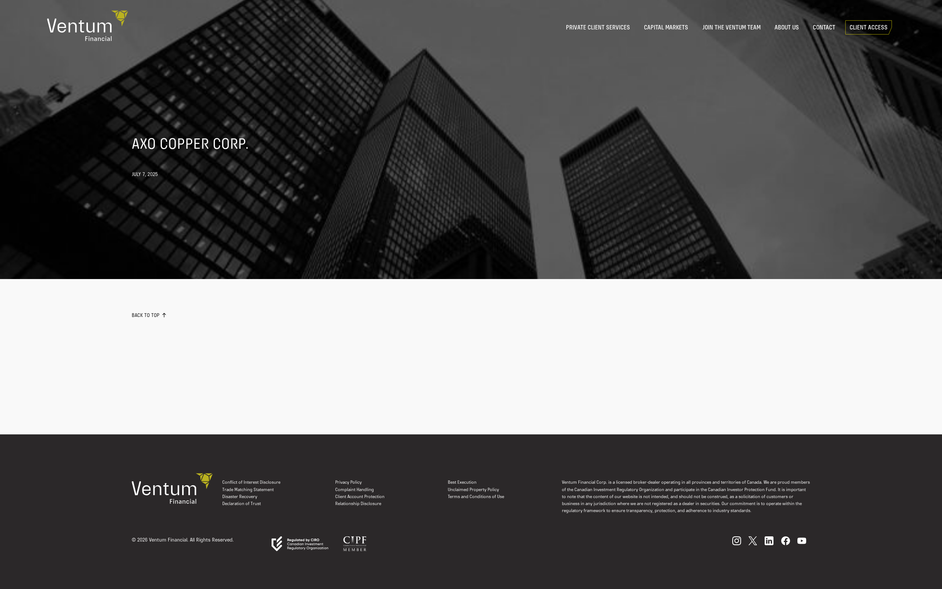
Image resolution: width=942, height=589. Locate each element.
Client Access (869, 28)
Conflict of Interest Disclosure (251, 482)
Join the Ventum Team (731, 28)
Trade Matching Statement (248, 490)
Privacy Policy (348, 482)
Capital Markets (666, 28)
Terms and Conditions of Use (476, 497)
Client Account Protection (360, 497)
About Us (787, 28)
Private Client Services (598, 28)
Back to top (145, 315)
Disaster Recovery (239, 497)
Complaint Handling (354, 490)
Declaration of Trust (241, 504)
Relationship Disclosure (358, 504)
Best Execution (462, 482)
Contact (824, 28)
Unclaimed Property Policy (473, 490)
